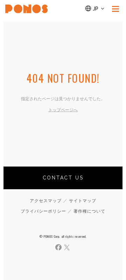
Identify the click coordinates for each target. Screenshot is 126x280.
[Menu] (115, 8)
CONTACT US (63, 177)
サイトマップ (82, 200)
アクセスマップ (46, 200)
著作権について (89, 211)
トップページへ (63, 110)
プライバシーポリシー (43, 211)
